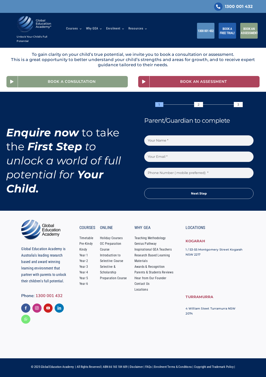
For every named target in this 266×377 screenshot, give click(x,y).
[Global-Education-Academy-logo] (42, 221)
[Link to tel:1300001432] (218, 6)
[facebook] (25, 308)
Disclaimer (136, 367)
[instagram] (37, 308)
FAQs (148, 367)
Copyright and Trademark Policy (214, 367)
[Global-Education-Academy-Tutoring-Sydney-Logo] (34, 17)
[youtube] (48, 308)
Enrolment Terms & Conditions (173, 367)
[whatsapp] (25, 319)
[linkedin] (59, 308)
